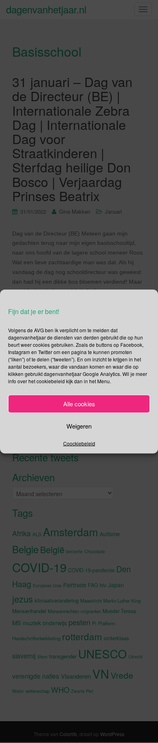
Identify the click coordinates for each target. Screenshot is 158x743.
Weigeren (79, 426)
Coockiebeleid (79, 442)
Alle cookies (79, 403)
